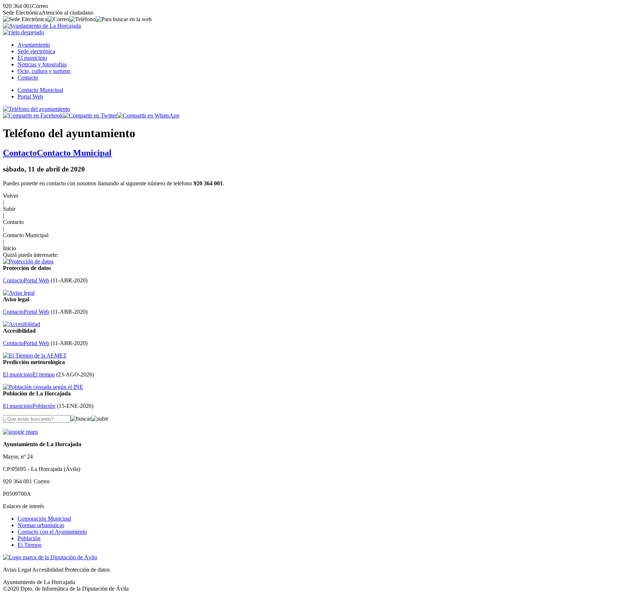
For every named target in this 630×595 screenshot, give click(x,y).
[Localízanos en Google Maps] (20, 432)
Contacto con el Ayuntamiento (52, 532)
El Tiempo (30, 545)
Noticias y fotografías (42, 64)
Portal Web (30, 96)
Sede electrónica (36, 51)
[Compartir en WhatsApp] (148, 115)
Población (29, 538)
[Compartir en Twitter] (90, 115)
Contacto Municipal (40, 90)
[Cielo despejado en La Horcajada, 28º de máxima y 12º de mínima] (23, 32)
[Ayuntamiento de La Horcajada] (42, 26)
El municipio (32, 58)
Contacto (28, 77)
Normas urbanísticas (41, 525)
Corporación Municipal (44, 518)
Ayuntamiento (34, 45)
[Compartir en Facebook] (33, 115)
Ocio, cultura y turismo (44, 71)
